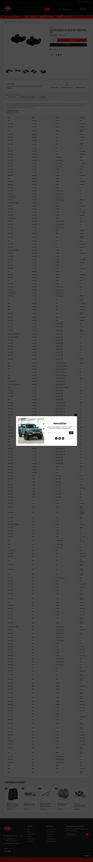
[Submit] (71, 432)
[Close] (76, 415)
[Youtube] (59, 438)
